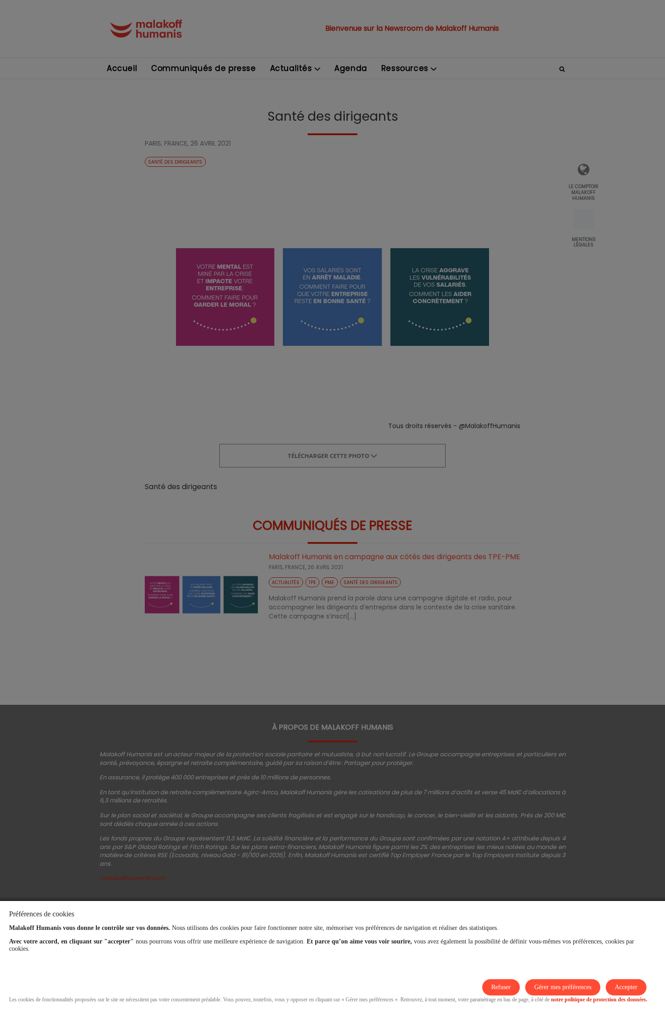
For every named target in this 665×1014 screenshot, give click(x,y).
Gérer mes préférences (562, 987)
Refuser (501, 987)
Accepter (626, 987)
